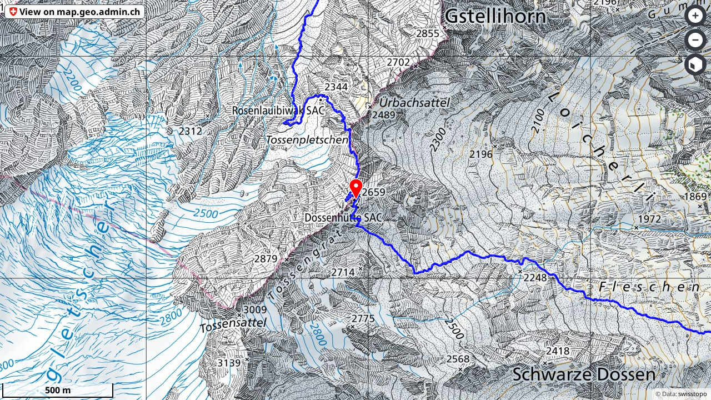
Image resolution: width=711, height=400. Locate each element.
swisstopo (692, 393)
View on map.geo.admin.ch (79, 12)
